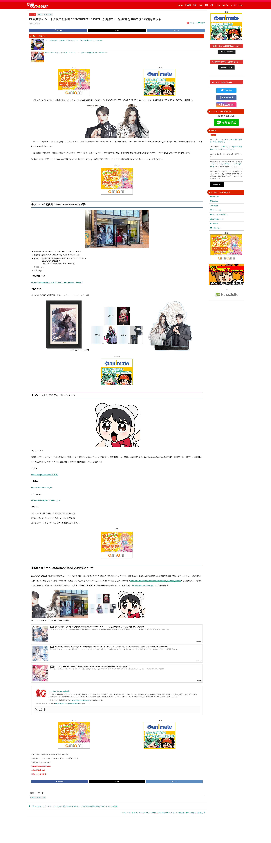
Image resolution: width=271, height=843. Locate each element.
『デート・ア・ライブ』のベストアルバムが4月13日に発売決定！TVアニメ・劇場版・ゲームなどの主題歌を (161, 812)
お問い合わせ (217, 228)
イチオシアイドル (237, 5)
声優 (211, 5)
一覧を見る (217, 184)
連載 (194, 5)
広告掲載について (226, 67)
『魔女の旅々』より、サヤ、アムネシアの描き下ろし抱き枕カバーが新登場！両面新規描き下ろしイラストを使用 (74, 806)
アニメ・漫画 (203, 5)
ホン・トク (49, 14)
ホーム (180, 5)
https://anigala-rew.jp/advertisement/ (67, 703)
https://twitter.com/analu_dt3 (41, 487)
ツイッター (215, 196)
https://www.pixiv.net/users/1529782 (44, 474)
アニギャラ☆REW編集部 (197, 23)
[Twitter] (36, 709)
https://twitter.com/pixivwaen (142, 585)
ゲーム (218, 5)
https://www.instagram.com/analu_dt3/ (45, 500)
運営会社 (215, 223)
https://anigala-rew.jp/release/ (80, 700)
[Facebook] (44, 709)
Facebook (215, 201)
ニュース (32, 14)
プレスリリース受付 (226, 51)
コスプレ (225, 5)
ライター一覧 (217, 210)
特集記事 (188, 5)
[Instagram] (40, 709)
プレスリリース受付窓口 (219, 214)
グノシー (214, 164)
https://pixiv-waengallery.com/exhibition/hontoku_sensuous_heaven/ (56, 282)
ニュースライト (225, 164)
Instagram (215, 205)
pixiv (40, 14)
